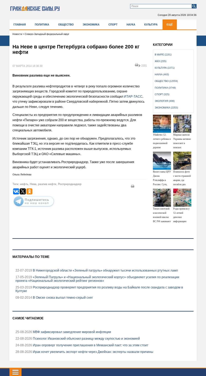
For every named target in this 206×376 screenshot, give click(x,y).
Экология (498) (165, 101)
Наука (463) (162, 74)
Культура (151, 24)
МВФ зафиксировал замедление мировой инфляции (71, 332)
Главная (19, 24)
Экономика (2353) (166, 107)
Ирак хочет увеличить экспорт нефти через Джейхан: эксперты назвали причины (92, 352)
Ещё (170, 24)
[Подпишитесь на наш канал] (33, 207)
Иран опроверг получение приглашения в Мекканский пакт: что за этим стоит (90, 345)
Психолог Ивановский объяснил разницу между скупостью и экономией (86, 338)
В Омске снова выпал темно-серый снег (62, 297)
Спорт (112, 24)
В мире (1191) (163, 54)
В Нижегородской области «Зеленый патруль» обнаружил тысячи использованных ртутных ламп (105, 270)
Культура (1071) (165, 67)
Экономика (91, 24)
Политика (42, 24)
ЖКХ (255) (160, 61)
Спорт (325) (162, 94)
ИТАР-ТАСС (133, 96)
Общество (66, 24)
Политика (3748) (165, 87)
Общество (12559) (166, 81)
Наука (131, 24)
